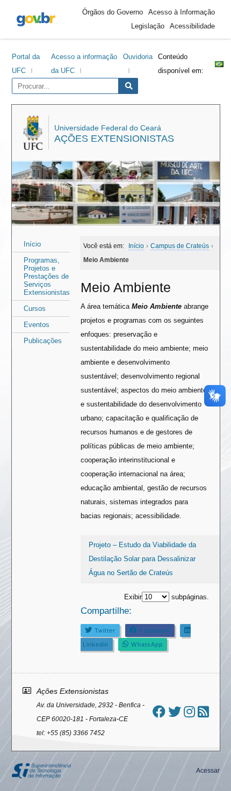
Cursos (35, 308)
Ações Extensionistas (114, 138)
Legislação (147, 26)
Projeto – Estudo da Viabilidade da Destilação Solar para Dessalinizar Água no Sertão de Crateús (142, 559)
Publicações (43, 341)
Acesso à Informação (181, 12)
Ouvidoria (138, 57)
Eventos (36, 325)
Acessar (208, 770)
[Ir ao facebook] (159, 712)
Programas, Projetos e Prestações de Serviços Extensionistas (47, 276)
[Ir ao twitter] (174, 712)
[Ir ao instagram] (189, 712)
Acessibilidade (192, 26)
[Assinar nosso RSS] (203, 712)
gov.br (36, 19)
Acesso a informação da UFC (84, 64)
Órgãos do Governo (112, 12)
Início (32, 244)
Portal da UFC (26, 64)
